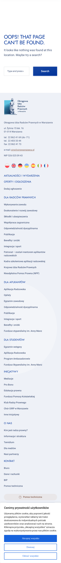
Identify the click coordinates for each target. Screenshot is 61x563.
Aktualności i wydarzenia (22, 175)
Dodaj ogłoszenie (13, 189)
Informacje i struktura (15, 436)
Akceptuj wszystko (30, 538)
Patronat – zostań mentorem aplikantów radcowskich (24, 253)
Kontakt (9, 461)
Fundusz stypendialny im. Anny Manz (23, 331)
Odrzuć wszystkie (30, 556)
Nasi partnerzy (11, 454)
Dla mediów (10, 448)
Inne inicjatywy (11, 414)
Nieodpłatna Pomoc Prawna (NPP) (21, 273)
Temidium (9, 442)
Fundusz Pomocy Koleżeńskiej (19, 396)
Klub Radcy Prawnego (15, 402)
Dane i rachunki (12, 474)
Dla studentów (14, 339)
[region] (30, 533)
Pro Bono (8, 384)
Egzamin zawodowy (14, 301)
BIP (5, 480)
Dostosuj (30, 547)
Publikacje (9, 234)
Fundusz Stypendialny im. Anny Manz (23, 364)
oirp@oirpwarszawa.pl (22, 150)
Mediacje (8, 378)
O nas (8, 423)
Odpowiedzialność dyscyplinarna (21, 228)
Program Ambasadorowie (17, 358)
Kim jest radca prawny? (16, 430)
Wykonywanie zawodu (15, 204)
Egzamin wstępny (13, 347)
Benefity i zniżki (12, 240)
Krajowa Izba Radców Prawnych (20, 267)
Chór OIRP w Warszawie (16, 408)
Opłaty (7, 295)
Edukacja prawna (12, 390)
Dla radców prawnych (20, 197)
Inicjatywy (11, 371)
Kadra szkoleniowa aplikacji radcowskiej (24, 261)
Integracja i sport (12, 246)
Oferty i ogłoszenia (17, 181)
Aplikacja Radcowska (15, 289)
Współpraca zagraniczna (16, 222)
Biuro (6, 468)
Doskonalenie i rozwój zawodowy (20, 210)
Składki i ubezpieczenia (16, 216)
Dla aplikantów (14, 282)
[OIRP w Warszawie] (30, 111)
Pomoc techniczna (13, 486)
